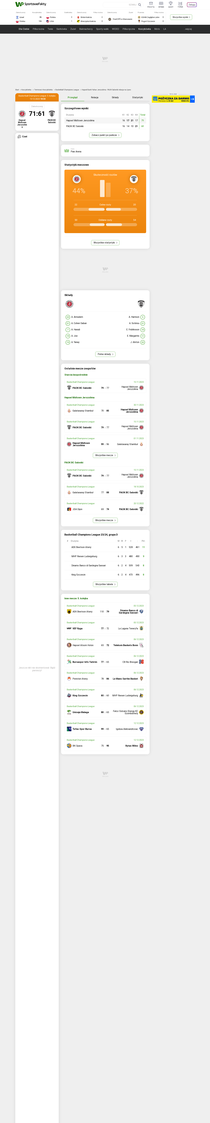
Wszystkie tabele (104, 584)
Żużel (73, 29)
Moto (157, 29)
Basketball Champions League (67, 90)
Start (17, 90)
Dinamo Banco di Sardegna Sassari (88, 565)
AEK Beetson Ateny (81, 547)
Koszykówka (144, 29)
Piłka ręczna (129, 29)
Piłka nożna (38, 29)
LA (164, 29)
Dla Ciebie (24, 29)
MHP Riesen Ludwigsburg (84, 556)
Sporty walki (102, 29)
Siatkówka (61, 29)
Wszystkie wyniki (180, 17)
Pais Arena (76, 151)
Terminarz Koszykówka (43, 90)
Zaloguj (192, 5)
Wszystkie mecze (104, 455)
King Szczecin (78, 574)
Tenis (50, 29)
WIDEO (115, 29)
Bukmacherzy (86, 29)
